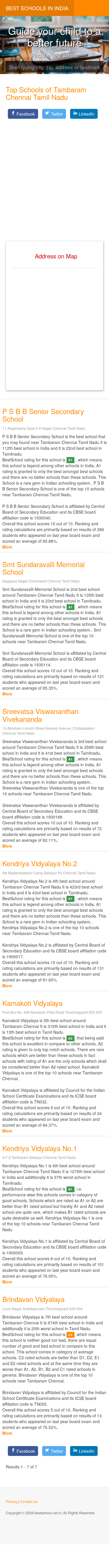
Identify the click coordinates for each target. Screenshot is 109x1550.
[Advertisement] (54, 175)
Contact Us (28, 1501)
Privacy (11, 1501)
